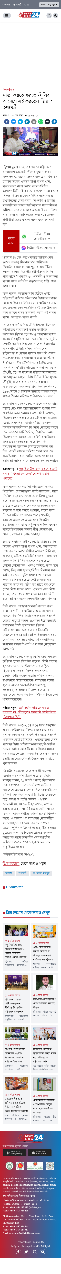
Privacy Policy (24, 1242)
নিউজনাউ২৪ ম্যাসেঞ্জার (41, 248)
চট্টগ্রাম (8, 873)
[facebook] (6, 121)
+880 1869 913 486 (19, 1210)
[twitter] (20, 121)
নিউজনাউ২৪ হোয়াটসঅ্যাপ (42, 236)
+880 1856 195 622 (19, 1207)
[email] (34, 121)
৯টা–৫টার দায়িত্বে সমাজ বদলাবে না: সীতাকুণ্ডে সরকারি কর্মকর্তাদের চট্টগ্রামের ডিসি (29, 713)
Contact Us (38, 1242)
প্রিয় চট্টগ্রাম (8, 90)
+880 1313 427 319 (19, 1230)
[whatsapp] (40, 121)
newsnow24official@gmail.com (24, 1233)
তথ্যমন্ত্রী (22, 873)
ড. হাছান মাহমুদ (41, 873)
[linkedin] (27, 121)
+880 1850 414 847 (19, 1226)
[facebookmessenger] (13, 121)
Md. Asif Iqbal (43, 1246)
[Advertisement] (30, 54)
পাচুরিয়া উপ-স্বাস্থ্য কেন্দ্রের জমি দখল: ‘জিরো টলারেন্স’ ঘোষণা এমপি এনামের (30, 474)
